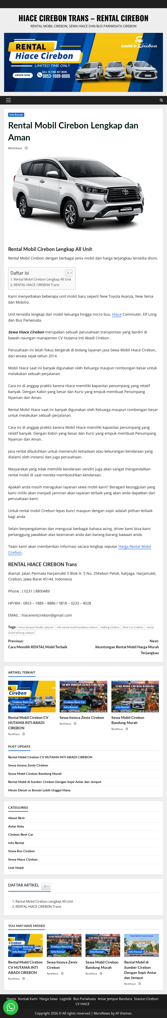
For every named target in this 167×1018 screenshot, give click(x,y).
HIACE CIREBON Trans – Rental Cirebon (83, 17)
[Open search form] (161, 100)
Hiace (117, 314)
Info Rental (16, 114)
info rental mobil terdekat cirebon (77, 627)
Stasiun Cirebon (146, 999)
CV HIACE (83, 1004)
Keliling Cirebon (110, 627)
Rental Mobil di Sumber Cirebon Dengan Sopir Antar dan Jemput (54, 782)
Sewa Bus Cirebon (21, 851)
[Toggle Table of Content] (66, 273)
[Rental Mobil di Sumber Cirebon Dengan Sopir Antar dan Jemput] (141, 945)
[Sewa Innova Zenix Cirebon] (83, 697)
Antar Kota (16, 826)
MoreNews (102, 1013)
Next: (127, 647)
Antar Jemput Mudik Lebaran (36, 627)
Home (11, 999)
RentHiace (15, 148)
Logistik (65, 999)
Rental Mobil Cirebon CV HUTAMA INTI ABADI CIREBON (28, 723)
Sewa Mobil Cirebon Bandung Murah (35, 773)
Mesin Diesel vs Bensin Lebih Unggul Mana (39, 790)
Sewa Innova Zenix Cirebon (82, 718)
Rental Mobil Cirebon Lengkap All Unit (42, 279)
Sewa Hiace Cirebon (23, 859)
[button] (8, 100)
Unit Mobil (16, 868)
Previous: (37, 644)
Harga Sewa (49, 999)
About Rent (16, 818)
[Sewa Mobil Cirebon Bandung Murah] (135, 697)
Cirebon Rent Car (22, 702)
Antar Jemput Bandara (115, 999)
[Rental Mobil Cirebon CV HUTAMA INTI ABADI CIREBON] (32, 697)
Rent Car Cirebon (133, 627)
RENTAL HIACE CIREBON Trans (36, 285)
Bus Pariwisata (84, 999)
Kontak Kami (27, 999)
